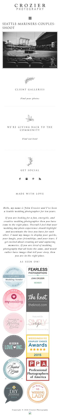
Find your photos (30, 98)
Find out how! (30, 139)
